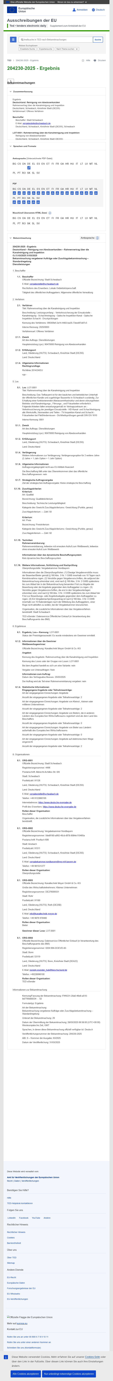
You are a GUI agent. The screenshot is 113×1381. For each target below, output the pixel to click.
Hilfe (9, 1198)
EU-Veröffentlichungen (17, 1299)
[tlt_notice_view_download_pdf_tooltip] (14, 193)
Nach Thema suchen (65, 49)
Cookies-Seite (92, 1357)
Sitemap (11, 1263)
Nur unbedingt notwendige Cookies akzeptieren (69, 1374)
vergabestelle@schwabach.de (37, 123)
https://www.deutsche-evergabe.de (55, 802)
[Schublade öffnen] (10, 81)
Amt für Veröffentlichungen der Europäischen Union (33, 1177)
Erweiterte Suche (27, 49)
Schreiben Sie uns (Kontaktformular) (24, 1348)
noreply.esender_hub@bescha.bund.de (48, 970)
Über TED (11, 1257)
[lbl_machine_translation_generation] (50, 213)
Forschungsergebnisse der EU (21, 1288)
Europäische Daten (16, 1283)
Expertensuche (45, 49)
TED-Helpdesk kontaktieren (20, 1203)
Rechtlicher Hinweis (16, 1232)
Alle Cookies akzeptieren (26, 1374)
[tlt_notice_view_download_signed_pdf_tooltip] (29, 168)
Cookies (11, 1237)
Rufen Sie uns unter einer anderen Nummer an (29, 1342)
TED (9, 60)
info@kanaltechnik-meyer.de (43, 913)
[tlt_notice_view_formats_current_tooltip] (97, 238)
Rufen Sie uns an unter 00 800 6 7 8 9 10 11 (27, 1337)
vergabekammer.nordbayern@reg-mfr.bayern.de (53, 861)
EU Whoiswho (13, 1294)
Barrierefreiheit (14, 1243)
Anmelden (82, 10)
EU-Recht (11, 1277)
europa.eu (22, 1323)
